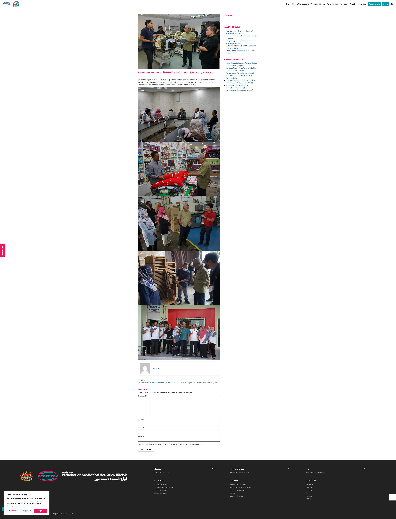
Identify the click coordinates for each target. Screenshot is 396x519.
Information (352, 4)
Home (288, 4)
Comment (142, 396)
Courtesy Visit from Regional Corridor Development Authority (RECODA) (240, 81)
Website (141, 436)
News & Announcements (300, 4)
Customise (13, 511)
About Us (344, 4)
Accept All (40, 511)
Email (141, 428)
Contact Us (362, 4)
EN (392, 4)
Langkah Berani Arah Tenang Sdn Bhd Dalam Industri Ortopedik (241, 69)
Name (141, 419)
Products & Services (318, 4)
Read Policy (2, 250)
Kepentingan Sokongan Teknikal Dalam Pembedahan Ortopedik (241, 64)
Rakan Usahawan (333, 4)
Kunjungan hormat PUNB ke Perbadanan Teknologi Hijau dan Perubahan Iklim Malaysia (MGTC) (239, 87)
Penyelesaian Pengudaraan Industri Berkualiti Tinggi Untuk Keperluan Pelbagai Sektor (240, 75)
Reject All (27, 511)
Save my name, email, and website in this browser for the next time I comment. (171, 444)
